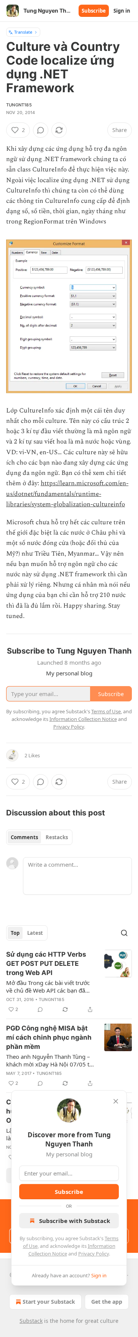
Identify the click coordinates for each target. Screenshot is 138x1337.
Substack (31, 1320)
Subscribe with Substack (74, 1220)
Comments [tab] (24, 837)
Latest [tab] (35, 932)
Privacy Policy (93, 1253)
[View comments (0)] (40, 130)
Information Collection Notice (83, 719)
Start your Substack (49, 1301)
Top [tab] (15, 932)
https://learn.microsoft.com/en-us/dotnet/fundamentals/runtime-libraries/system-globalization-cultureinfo (67, 493)
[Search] (124, 933)
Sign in (121, 10)
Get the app (106, 1301)
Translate (23, 32)
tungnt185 (19, 105)
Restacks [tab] (57, 837)
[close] (116, 1101)
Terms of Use (106, 711)
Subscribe (94, 10)
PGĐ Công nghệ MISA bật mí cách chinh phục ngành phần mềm (49, 1037)
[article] (69, 982)
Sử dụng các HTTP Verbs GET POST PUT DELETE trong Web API (46, 964)
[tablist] (39, 837)
